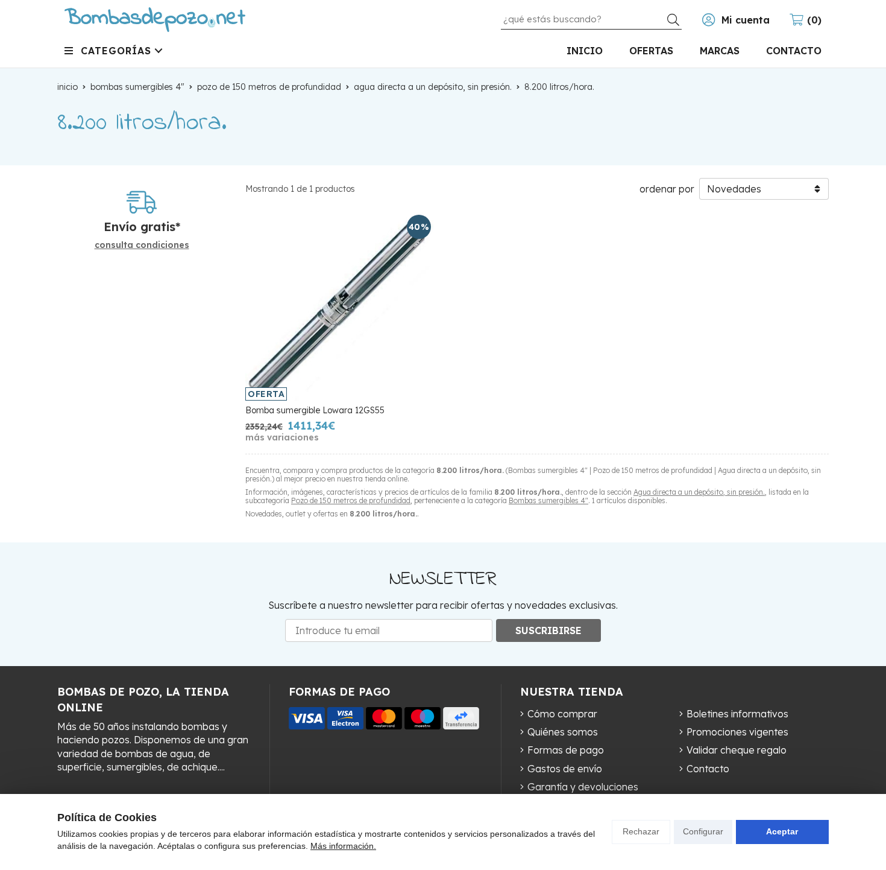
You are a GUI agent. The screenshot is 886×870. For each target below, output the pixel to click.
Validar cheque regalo (736, 750)
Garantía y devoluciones (582, 787)
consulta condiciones (142, 245)
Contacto (707, 769)
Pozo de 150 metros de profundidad (350, 500)
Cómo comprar (562, 714)
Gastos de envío (564, 769)
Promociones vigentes (737, 732)
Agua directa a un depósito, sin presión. (699, 492)
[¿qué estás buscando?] (591, 19)
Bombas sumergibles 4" (548, 500)
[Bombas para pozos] (154, 19)
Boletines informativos (737, 714)
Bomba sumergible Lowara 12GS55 (315, 410)
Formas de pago (565, 750)
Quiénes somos (562, 732)
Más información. (343, 846)
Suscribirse (548, 630)
